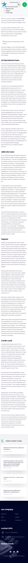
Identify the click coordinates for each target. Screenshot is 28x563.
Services (3, 520)
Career (17, 517)
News (16, 514)
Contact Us (18, 520)
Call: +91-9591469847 (11, 532)
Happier (8, 10)
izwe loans (22, 18)
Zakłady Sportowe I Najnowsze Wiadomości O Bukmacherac (11, 491)
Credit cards (9, 12)
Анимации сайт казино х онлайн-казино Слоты (13, 478)
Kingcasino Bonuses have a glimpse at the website (13, 448)
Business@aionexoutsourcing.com (14, 536)
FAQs (2, 517)
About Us (3, 514)
